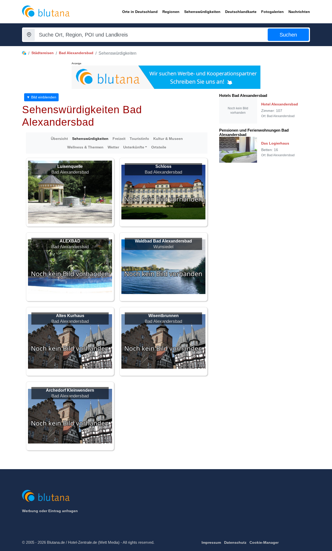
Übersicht (59, 139)
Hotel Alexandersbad (279, 104)
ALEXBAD (70, 241)
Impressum (211, 542)
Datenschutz (235, 542)
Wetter (113, 147)
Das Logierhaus (275, 143)
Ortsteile (158, 147)
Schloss (163, 166)
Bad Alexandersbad (76, 53)
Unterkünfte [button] (133, 147)
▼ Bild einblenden (41, 97)
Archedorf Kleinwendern (70, 390)
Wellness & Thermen (85, 147)
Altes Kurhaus (70, 315)
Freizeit (119, 139)
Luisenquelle (70, 166)
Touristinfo (139, 139)
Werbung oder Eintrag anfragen (50, 511)
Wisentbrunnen (163, 315)
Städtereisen (42, 53)
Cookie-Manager (264, 542)
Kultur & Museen (168, 139)
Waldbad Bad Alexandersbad (163, 241)
